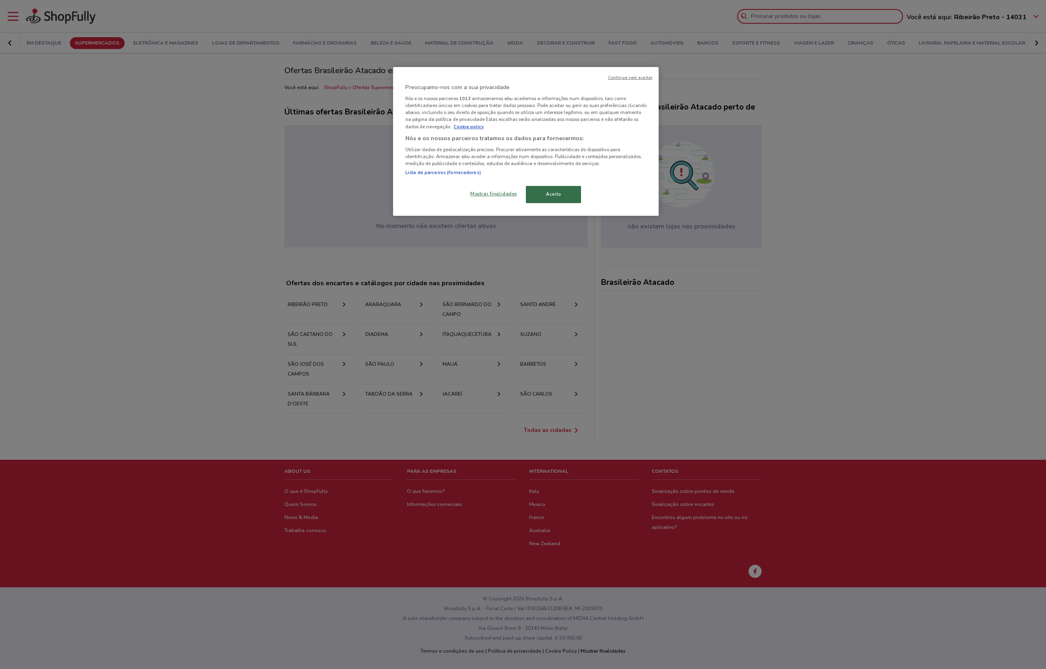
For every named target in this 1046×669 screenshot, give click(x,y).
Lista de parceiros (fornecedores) (443, 172)
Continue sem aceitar (630, 77)
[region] (526, 141)
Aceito (553, 194)
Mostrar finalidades (493, 193)
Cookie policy (469, 126)
